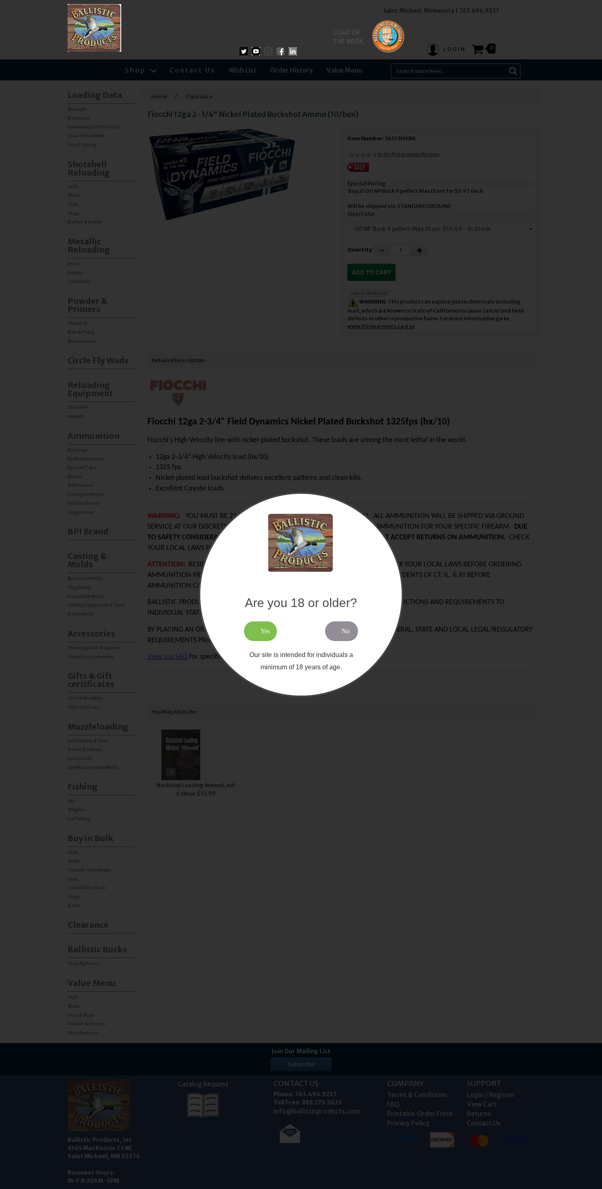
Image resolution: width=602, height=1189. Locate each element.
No (346, 630)
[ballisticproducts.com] (94, 28)
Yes (265, 630)
